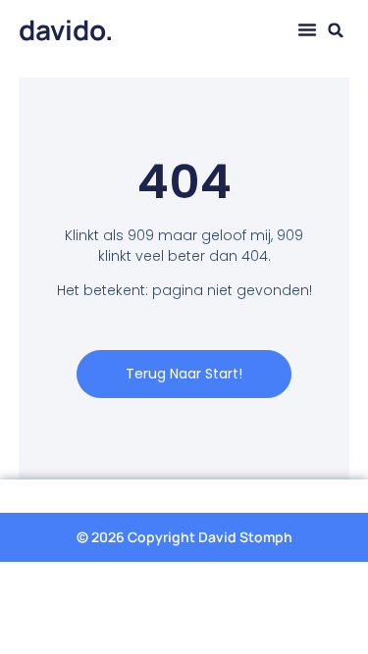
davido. (66, 29)
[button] (307, 29)
